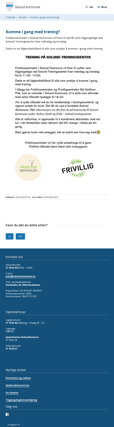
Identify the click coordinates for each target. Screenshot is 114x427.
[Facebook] (8, 414)
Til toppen (12, 424)
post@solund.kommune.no (20, 276)
